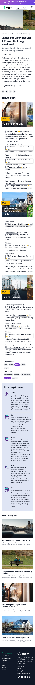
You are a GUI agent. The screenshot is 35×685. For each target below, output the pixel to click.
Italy (3, 663)
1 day (5, 365)
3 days (17, 365)
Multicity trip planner (24, 673)
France (4, 670)
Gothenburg (25, 34)
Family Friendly (25, 374)
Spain (3, 665)
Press (19, 668)
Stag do (14, 378)
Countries (5, 34)
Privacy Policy (22, 671)
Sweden (15, 34)
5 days (6, 368)
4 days (23, 365)
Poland (4, 667)
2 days (11, 365)
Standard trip (8, 374)
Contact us (21, 666)
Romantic (7, 378)
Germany (4, 660)
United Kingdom (6, 658)
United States (6, 656)
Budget (16, 374)
